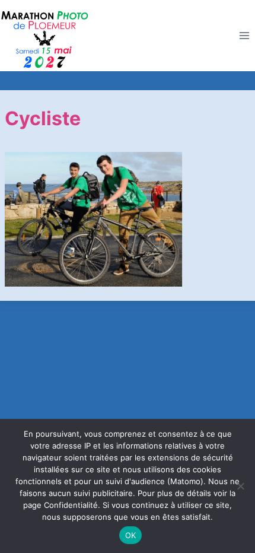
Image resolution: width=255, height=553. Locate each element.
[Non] (240, 486)
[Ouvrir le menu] (244, 36)
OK (130, 535)
